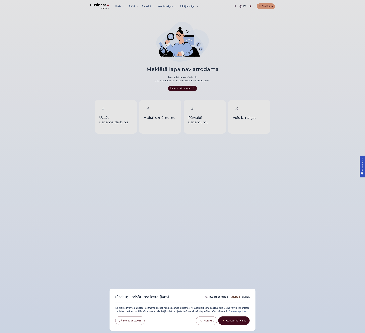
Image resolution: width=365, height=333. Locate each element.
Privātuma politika (237, 311)
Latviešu (235, 296)
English (246, 296)
